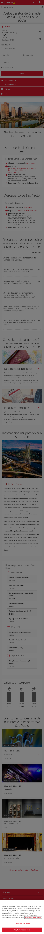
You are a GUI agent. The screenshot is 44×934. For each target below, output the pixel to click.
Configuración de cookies (22, 923)
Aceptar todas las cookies (22, 930)
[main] (22, 917)
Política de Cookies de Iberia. (33, 917)
